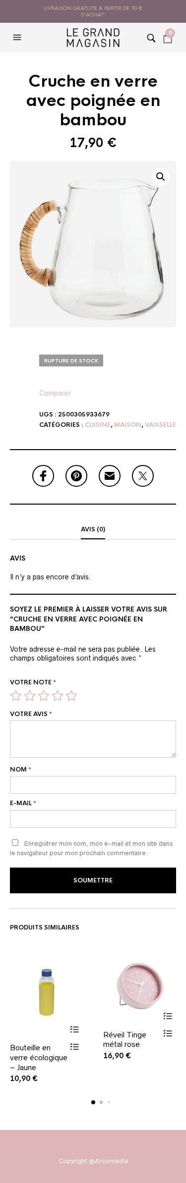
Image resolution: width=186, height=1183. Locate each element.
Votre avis (31, 714)
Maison (127, 425)
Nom (20, 769)
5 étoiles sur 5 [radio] (71, 696)
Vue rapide (74, 1046)
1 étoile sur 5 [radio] (16, 696)
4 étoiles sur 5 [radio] (57, 696)
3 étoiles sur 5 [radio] (44, 696)
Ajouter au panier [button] (74, 1029)
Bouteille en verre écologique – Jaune (38, 1057)
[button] (18, 37)
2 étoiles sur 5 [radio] (30, 696)
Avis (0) (93, 529)
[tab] (93, 529)
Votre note (33, 682)
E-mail (23, 803)
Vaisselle (160, 425)
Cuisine (98, 425)
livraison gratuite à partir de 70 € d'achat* (93, 11)
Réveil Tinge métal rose (124, 1039)
